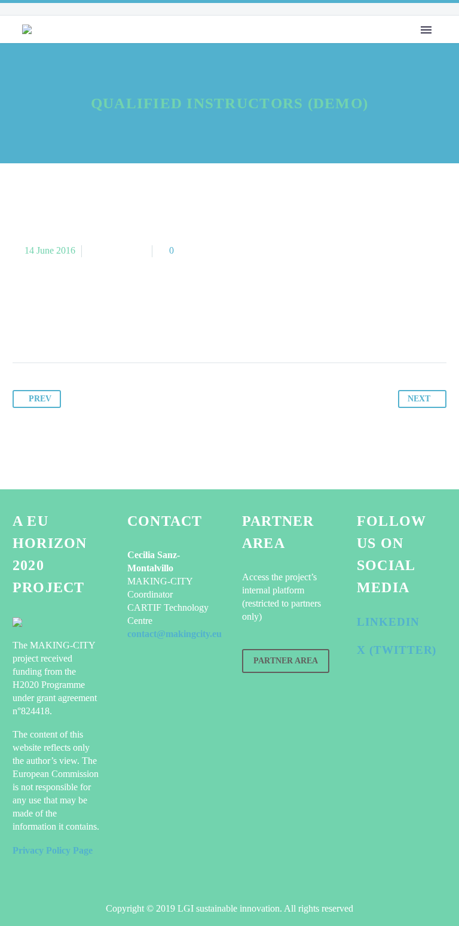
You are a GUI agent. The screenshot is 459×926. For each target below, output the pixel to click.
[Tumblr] (91, 325)
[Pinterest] (68, 325)
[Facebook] (23, 325)
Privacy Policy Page (53, 850)
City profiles (232, 55)
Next (419, 398)
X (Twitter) (396, 650)
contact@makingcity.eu (174, 634)
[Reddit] (136, 325)
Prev (40, 398)
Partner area (285, 660)
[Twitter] (45, 325)
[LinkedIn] (113, 325)
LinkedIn (388, 622)
